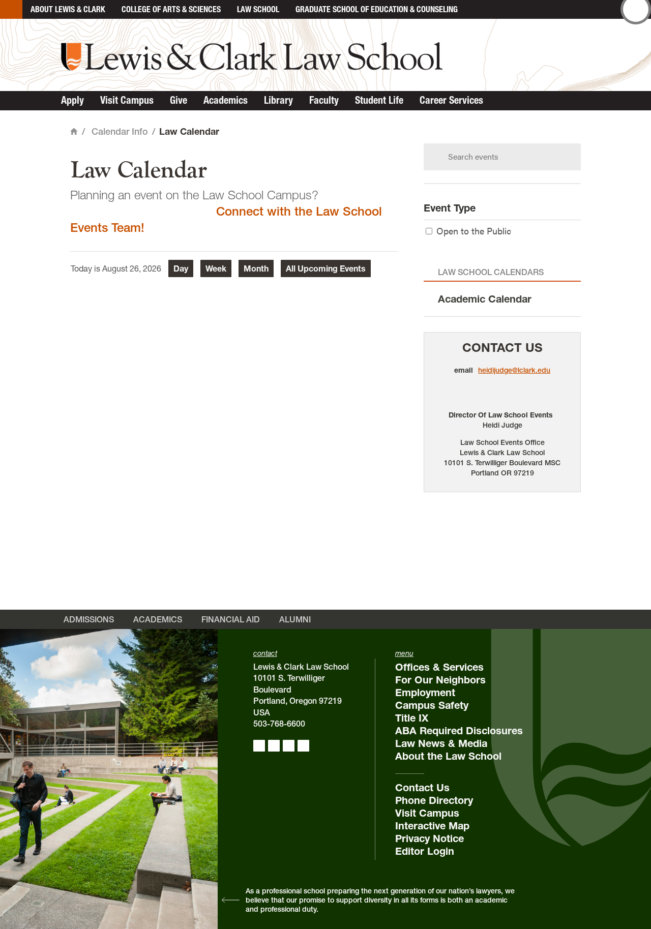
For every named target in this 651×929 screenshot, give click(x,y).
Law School (258, 9)
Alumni (295, 619)
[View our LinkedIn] (288, 746)
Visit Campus (127, 100)
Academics (225, 100)
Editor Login (424, 851)
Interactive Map (432, 826)
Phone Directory (434, 800)
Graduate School (376, 9)
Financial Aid (230, 619)
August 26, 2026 (131, 268)
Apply (72, 100)
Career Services (451, 100)
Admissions (89, 619)
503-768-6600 (279, 723)
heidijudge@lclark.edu (514, 370)
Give (178, 100)
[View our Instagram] (274, 746)
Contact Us (502, 347)
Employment (425, 692)
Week (215, 268)
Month (256, 268)
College (171, 9)
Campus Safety (431, 705)
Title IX (411, 718)
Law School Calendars (491, 272)
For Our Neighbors (440, 680)
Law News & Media (441, 743)
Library (278, 100)
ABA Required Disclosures (459, 731)
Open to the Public (473, 230)
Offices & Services (439, 667)
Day (180, 268)
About (68, 9)
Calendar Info (120, 131)
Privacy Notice (429, 838)
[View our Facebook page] (259, 746)
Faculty (324, 100)
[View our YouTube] (303, 746)
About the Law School (448, 756)
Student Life (379, 100)
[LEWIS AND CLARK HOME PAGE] (11, 9)
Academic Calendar (484, 299)
